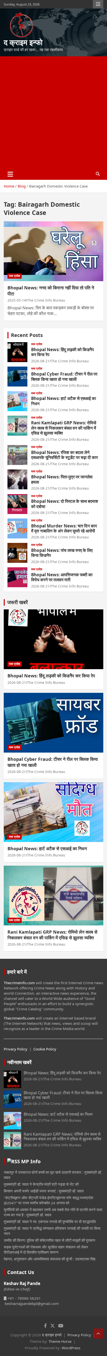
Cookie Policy (44, 1048)
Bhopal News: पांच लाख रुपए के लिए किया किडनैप (62, 552)
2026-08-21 (40, 361)
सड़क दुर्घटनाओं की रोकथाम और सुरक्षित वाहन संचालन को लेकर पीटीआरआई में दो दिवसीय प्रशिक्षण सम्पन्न (46, 1249)
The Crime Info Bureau (46, 300)
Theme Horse (60, 1341)
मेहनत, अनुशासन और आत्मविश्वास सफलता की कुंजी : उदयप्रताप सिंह (49, 1258)
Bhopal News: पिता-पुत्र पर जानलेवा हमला (62, 479)
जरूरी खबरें (17, 602)
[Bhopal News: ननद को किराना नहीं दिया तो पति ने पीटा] (53, 251)
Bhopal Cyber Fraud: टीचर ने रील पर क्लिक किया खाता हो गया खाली (64, 376)
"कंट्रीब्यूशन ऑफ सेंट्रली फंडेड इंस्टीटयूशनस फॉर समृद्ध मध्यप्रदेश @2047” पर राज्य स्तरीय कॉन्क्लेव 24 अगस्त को (48, 1200)
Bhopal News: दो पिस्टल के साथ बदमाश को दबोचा (64, 503)
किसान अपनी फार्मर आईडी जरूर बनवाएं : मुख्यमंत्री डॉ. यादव (44, 1190)
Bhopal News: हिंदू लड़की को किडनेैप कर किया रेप (62, 352)
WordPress (71, 1347)
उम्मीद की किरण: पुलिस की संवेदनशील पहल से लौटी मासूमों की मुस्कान (49, 1240)
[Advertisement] (53, 112)
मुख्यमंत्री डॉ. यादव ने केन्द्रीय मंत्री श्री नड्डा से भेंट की (41, 1184)
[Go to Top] (98, 1334)
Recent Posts (27, 335)
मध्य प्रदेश (14, 276)
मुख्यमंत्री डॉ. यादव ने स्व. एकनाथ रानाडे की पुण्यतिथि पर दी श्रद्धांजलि (50, 1221)
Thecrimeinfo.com (19, 982)
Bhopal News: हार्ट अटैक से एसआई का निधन (63, 400)
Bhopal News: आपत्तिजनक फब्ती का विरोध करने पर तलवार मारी (62, 577)
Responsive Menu (98, 4)
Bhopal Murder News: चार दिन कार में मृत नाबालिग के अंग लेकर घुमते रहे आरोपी (64, 528)
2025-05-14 (16, 300)
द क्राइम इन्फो (23, 42)
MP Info (31, 1161)
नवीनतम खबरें (19, 1062)
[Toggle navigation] (10, 174)
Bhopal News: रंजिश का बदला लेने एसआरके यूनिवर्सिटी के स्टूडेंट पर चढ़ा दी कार (64, 455)
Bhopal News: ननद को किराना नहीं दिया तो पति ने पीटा (50, 290)
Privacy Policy (15, 1048)
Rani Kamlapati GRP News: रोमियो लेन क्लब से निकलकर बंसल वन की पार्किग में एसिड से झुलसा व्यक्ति (63, 428)
